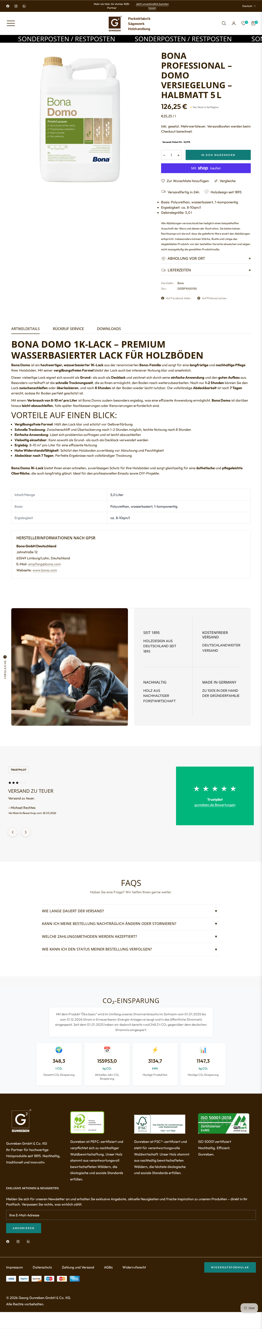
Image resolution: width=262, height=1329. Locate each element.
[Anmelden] (234, 23)
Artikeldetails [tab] (25, 329)
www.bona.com (45, 570)
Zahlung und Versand (78, 1271)
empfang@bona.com (44, 564)
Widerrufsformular (230, 1271)
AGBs (108, 1271)
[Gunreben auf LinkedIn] (29, 1245)
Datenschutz (42, 1271)
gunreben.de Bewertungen (214, 805)
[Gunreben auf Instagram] (19, 1245)
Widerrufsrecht (134, 1271)
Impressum (14, 1271)
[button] (224, 23)
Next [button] (25, 836)
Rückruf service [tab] (68, 329)
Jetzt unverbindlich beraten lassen (152, 6)
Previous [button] (12, 836)
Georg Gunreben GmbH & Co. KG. (45, 1302)
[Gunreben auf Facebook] (8, 1245)
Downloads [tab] (109, 329)
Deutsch (247, 6)
